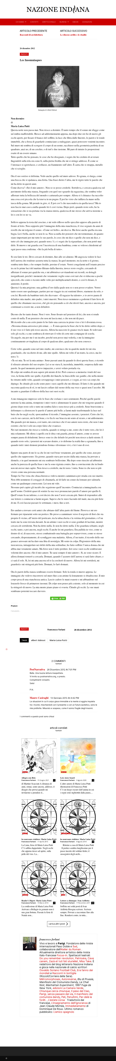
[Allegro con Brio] (39, 755)
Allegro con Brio (29, 777)
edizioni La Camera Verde (68, 988)
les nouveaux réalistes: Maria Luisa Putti (39, 839)
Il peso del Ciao (80, 991)
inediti (24, 54)
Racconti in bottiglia (64, 973)
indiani (25, 895)
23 (93, 903)
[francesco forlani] (29, 975)
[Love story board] (78, 755)
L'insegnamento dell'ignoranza (69, 1002)
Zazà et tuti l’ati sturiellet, (64, 961)
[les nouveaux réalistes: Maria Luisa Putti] (39, 817)
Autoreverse (69, 979)
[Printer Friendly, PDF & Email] (58, 600)
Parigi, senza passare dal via (56, 994)
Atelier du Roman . (71, 949)
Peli (63, 996)
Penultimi (72, 996)
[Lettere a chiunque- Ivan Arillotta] (78, 878)
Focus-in (62, 955)
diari (63, 895)
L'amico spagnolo (63, 1011)
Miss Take (85, 961)
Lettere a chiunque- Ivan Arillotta (74, 900)
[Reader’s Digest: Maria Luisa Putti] (39, 878)
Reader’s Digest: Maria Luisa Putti (36, 900)
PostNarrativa (37, 669)
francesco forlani (56, 629)
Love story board (67, 777)
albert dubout (38, 640)
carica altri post (57, 923)
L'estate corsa (56, 999)
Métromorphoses (49, 979)
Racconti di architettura (31, 34)
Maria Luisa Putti (58, 640)
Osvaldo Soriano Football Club (57, 970)
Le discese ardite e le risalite (73, 34)
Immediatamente (75, 1005)
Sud (75, 946)
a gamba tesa (66, 833)
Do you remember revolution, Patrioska (62, 958)
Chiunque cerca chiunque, (54, 991)
